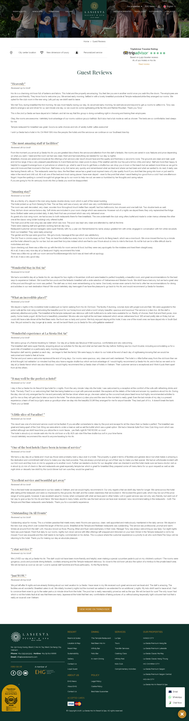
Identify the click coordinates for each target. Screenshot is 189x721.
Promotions (54, 11)
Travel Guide (140, 11)
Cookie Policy (96, 686)
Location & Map (74, 643)
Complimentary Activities (125, 669)
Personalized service (93, 52)
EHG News (150, 6)
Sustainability (155, 11)
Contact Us (72, 664)
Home (86, 41)
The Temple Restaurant (101, 638)
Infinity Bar (95, 648)
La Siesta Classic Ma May (153, 653)
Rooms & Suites (74, 638)
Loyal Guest (170, 11)
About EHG (72, 686)
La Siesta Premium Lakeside (155, 648)
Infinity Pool (119, 659)
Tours (117, 643)
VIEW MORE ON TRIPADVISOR (94, 609)
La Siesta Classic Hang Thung (155, 659)
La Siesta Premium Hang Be (154, 643)
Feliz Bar (95, 653)
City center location (27, 52)
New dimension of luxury (58, 52)
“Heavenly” (18, 84)
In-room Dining (97, 659)
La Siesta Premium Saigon (154, 669)
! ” (43, 414)
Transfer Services (122, 648)
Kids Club (119, 664)
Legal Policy (96, 681)
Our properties (133, 6)
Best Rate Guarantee (99, 691)
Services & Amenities (122, 11)
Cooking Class (121, 653)
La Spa (118, 638)
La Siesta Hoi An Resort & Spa (155, 684)
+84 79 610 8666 (49, 653)
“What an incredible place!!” (29, 297)
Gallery (69, 11)
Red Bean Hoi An (98, 643)
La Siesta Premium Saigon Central (157, 674)
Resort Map (72, 648)
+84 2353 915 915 (25, 653)
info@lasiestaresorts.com (27, 657)
